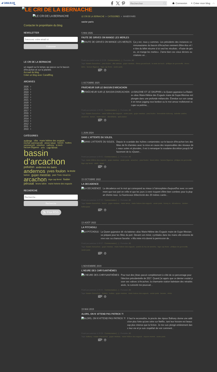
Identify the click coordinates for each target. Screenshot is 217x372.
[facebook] (112, 3)
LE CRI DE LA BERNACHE (92, 16)
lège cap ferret (55, 179)
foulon (66, 179)
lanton (27, 175)
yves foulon (56, 171)
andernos (34, 171)
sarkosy (50, 145)
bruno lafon (41, 184)
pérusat (29, 183)
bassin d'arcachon (44, 157)
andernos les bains (46, 167)
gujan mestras (41, 175)
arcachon (35, 179)
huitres (68, 143)
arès (43, 148)
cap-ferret (52, 147)
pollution (29, 167)
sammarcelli (29, 145)
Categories (114, 16)
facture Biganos (31, 147)
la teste (71, 171)
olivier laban (50, 143)
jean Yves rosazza (61, 175)
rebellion (41, 145)
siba (36, 140)
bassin (60, 143)
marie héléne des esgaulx (52, 141)
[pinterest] (123, 3)
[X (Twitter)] (118, 3)
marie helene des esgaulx (60, 184)
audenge (28, 141)
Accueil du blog (31, 72)
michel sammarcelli (33, 143)
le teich (59, 145)
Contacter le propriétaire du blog (43, 25)
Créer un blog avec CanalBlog (38, 75)
